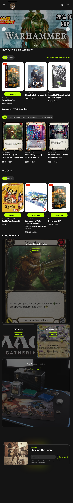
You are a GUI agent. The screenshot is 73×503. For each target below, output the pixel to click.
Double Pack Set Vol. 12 (11, 221)
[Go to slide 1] (34, 45)
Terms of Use (42, 462)
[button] (4, 5)
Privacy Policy (34, 462)
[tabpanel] (36, 85)
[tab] (8, 57)
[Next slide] (68, 29)
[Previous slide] (4, 29)
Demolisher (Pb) (8, 100)
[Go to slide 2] (36, 45)
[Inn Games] (13, 5)
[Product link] (12, 84)
